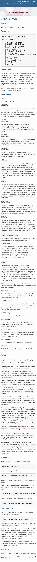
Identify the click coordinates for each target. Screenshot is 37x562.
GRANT (19, 368)
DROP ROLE (17, 553)
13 (24, 3)
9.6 (14, 3)
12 (22, 3)
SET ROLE (21, 391)
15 (29, 3)
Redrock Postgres (21, 1)
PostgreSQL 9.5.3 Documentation (18, 12)
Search (29, 1)
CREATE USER (4, 198)
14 (26, 3)
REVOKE (26, 368)
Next (35, 14)
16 (31, 3)
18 (1, 4)
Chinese (34, 1)
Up (5, 14)
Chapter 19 (4, 81)
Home (18, 556)
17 (34, 3)
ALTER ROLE (6, 359)
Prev (2, 14)
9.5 (12, 3)
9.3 (6, 3)
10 (17, 3)
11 (19, 3)
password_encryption (6, 271)
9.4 (9, 3)
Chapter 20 (26, 79)
